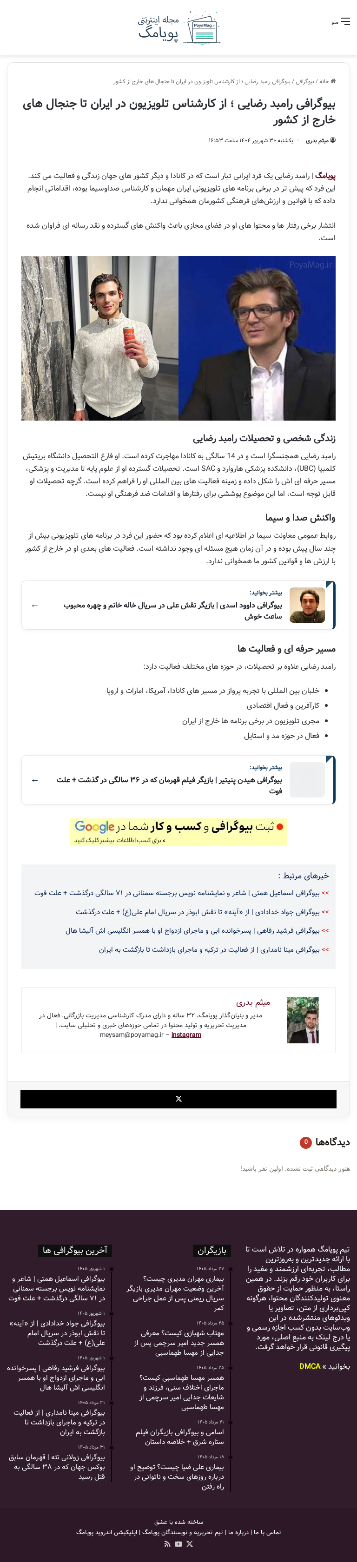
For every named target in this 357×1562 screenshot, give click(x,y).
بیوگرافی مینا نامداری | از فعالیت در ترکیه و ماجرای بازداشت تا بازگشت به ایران (209, 950)
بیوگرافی (305, 81)
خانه (325, 81)
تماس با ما (267, 1532)
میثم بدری (317, 140)
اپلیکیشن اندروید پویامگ (106, 1532)
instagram (186, 1035)
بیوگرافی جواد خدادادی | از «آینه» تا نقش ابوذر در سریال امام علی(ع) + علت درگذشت (198, 912)
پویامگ (325, 176)
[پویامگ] (178, 28)
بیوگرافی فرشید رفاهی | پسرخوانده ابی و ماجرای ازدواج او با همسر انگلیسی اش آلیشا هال (193, 930)
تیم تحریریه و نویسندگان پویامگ (182, 1532)
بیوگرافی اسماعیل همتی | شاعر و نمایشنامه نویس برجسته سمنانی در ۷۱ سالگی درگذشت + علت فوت (177, 893)
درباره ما (238, 1532)
